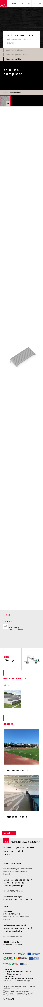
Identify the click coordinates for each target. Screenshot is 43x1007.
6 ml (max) (16, 629)
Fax (13, 883)
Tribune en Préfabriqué (16, 55)
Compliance (9, 976)
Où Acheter (9, 833)
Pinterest (8, 854)
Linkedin (21, 851)
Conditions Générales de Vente (18, 978)
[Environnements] (8, 103)
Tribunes (10, 43)
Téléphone (18, 880)
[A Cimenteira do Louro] (3, 3)
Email (13, 886)
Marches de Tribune (14, 50)
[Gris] (5, 100)
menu (15, 3)
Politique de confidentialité (17, 972)
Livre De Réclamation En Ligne (17, 981)
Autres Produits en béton (18, 39)
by (4, 999)
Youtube (20, 848)
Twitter (30, 848)
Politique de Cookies (13, 974)
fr (40, 3)
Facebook (8, 848)
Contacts (7, 969)
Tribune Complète (13, 59)
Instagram (8, 851)
